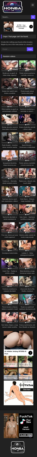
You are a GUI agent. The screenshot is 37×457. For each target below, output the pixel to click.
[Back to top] (31, 451)
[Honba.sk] (15, 7)
